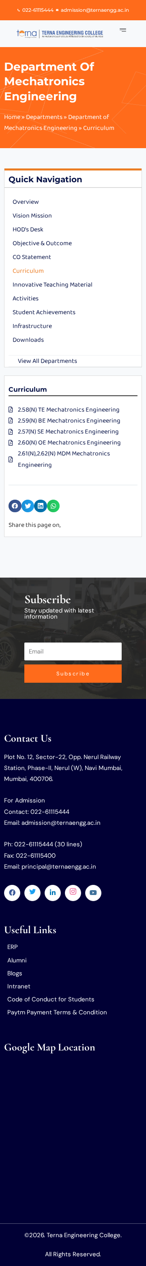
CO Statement (32, 257)
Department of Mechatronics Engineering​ (49, 81)
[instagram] (73, 893)
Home (12, 117)
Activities (26, 298)
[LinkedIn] (53, 893)
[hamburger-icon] (123, 31)
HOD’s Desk (28, 229)
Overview (26, 202)
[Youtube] (93, 893)
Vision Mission (32, 216)
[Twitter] (32, 893)
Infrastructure (32, 326)
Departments (44, 117)
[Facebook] (12, 893)
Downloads (28, 340)
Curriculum (28, 271)
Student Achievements (44, 312)
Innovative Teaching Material (52, 285)
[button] (15, 506)
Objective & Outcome (42, 243)
